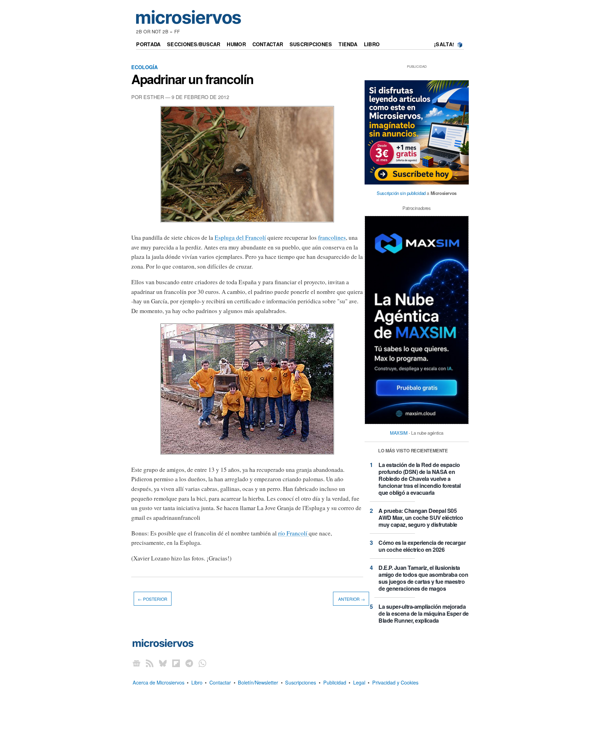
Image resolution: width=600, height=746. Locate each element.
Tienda (348, 44)
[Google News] (136, 663)
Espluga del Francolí (240, 237)
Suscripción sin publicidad (401, 193)
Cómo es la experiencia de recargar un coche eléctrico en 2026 (422, 546)
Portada (148, 44)
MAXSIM (399, 432)
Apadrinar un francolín (192, 79)
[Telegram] (189, 663)
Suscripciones (311, 44)
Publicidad (334, 682)
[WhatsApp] (202, 663)
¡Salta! (444, 44)
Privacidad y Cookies (395, 682)
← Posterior (152, 599)
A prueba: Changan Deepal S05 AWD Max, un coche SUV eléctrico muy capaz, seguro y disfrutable (420, 517)
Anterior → (351, 599)
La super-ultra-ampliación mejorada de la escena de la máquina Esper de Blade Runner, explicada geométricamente (423, 616)
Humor (236, 44)
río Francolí (293, 533)
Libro (372, 44)
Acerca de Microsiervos (158, 682)
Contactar (267, 44)
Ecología (144, 67)
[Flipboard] (176, 663)
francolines (332, 237)
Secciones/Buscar (193, 44)
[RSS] (149, 663)
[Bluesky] (163, 663)
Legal (359, 682)
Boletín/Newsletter (258, 682)
